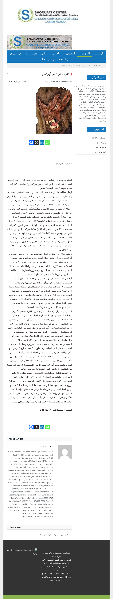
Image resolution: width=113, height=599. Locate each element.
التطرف (70, 53)
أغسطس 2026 (100, 138)
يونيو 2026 (102, 142)
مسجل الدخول (54, 534)
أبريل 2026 (102, 152)
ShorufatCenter (60, 81)
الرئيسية (99, 53)
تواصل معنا (48, 59)
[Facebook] (31, 142)
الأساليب (9, 81)
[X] (36, 142)
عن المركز (16, 53)
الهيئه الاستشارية (35, 53)
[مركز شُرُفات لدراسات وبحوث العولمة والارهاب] (53, 16)
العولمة (55, 53)
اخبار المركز (22, 81)
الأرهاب (85, 53)
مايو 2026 (102, 147)
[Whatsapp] (47, 142)
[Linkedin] (42, 142)
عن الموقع (65, 59)
